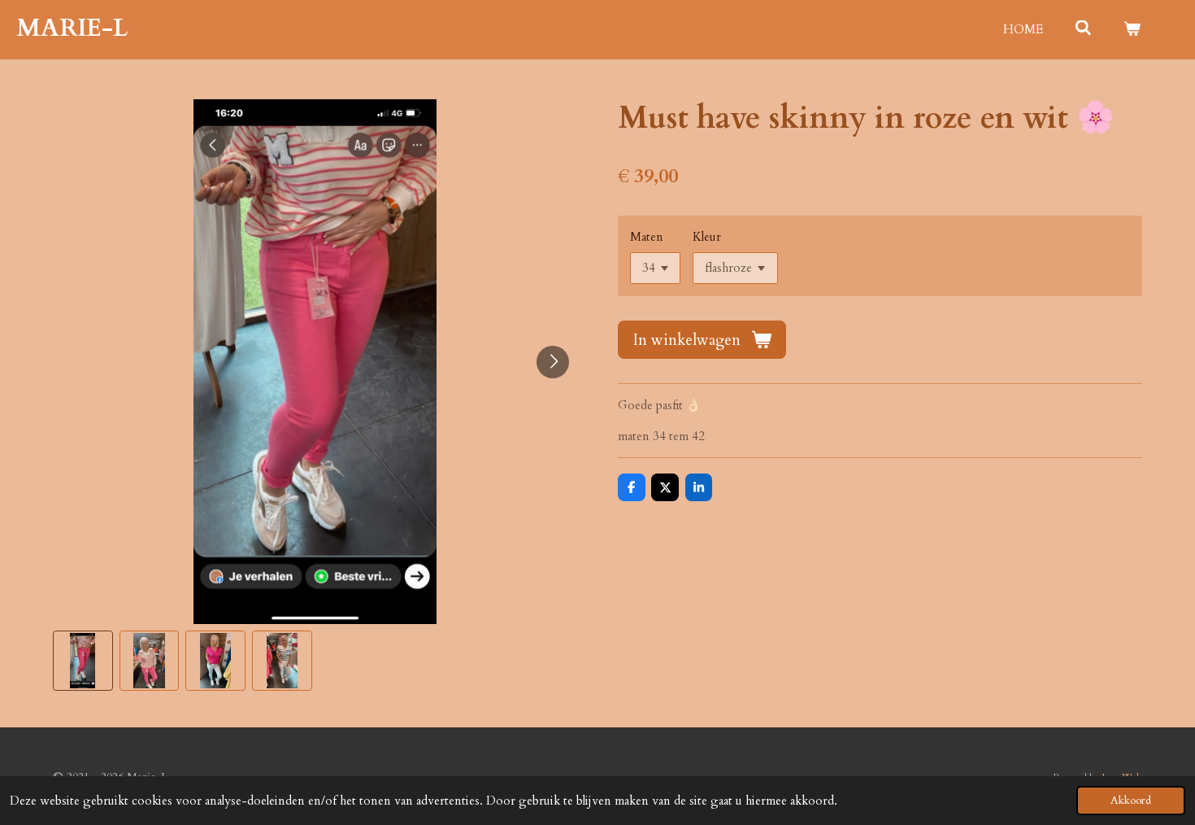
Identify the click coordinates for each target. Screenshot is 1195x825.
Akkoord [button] (1130, 800)
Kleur (707, 237)
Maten (646, 237)
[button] (83, 661)
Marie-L (72, 28)
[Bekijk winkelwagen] (1132, 29)
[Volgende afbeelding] (553, 362)
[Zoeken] (1083, 28)
